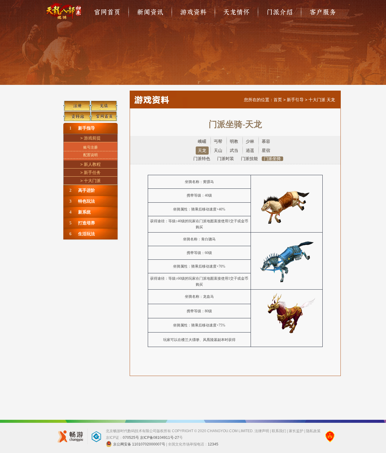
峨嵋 (202, 141)
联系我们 (279, 431)
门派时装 (225, 158)
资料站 (76, 115)
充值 (104, 104)
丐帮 (218, 141)
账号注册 (90, 147)
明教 (234, 141)
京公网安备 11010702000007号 (139, 444)
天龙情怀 (236, 12)
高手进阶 (82, 190)
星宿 (266, 150)
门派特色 (201, 158)
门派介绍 (279, 12)
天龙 (202, 150)
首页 (278, 99)
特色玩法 (82, 201)
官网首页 (107, 12)
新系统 (80, 212)
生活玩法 (82, 234)
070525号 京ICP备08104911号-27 (151, 437)
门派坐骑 (272, 158)
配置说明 (90, 155)
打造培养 (82, 223)
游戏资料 (193, 12)
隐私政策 (313, 431)
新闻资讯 (150, 12)
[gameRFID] (93, 436)
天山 (218, 150)
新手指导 (82, 128)
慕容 (266, 141)
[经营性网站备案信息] (330, 436)
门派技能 (249, 158)
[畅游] (68, 436)
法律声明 (262, 431)
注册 (76, 104)
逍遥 (250, 150)
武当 (234, 150)
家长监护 (296, 431)
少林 (250, 141)
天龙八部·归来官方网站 (63, 11)
